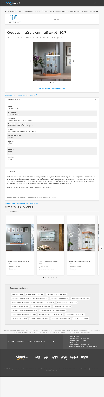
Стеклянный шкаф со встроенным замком (53, 310)
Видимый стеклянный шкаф (20, 306)
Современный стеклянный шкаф (57, 294)
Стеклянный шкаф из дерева (59, 298)
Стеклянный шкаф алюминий (39, 318)
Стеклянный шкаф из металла (41, 306)
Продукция (57, 19)
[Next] (73, 61)
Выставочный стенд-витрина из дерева (24, 314)
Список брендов (74, 336)
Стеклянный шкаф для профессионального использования (30, 298)
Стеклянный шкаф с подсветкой (67, 302)
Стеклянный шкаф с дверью (62, 306)
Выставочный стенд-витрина (80, 298)
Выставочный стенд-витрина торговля (50, 314)
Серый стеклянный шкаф (80, 318)
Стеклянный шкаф (17, 294)
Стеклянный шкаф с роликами (75, 314)
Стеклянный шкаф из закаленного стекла (24, 310)
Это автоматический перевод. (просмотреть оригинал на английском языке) (31, 197)
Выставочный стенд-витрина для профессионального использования (33, 302)
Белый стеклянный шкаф (19, 318)
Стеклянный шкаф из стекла (34, 294)
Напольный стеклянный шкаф (60, 318)
